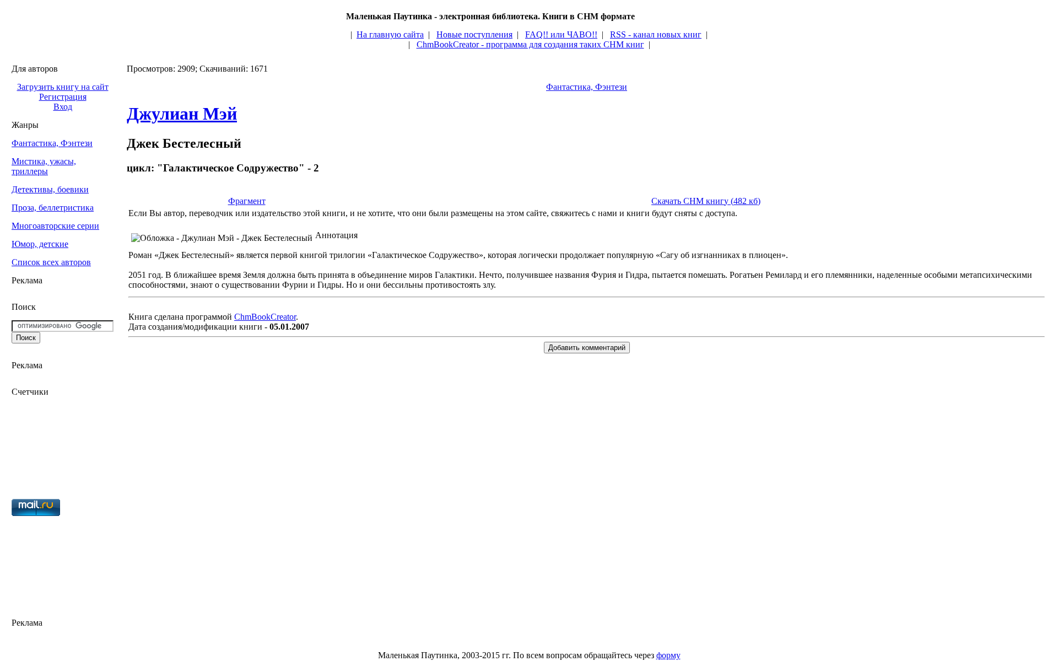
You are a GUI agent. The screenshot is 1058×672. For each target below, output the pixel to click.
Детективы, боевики (50, 189)
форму (668, 655)
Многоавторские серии (55, 225)
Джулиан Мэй (182, 113)
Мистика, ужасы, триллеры (44, 166)
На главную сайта (390, 34)
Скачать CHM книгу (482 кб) (705, 201)
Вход (62, 106)
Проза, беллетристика (53, 207)
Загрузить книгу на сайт (63, 87)
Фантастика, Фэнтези (52, 143)
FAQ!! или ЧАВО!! (561, 34)
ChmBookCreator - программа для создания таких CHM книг (530, 44)
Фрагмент (247, 201)
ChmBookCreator (265, 316)
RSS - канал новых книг (655, 34)
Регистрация (63, 96)
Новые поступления (474, 34)
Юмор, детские (40, 244)
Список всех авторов (51, 262)
